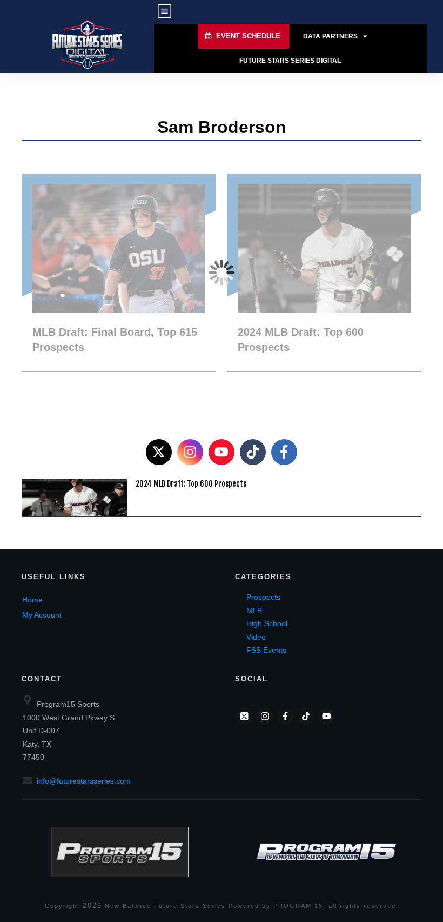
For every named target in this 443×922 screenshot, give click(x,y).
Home (32, 599)
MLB (254, 610)
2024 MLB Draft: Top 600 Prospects (324, 272)
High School (266, 623)
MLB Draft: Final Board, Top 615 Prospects (119, 272)
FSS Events (266, 650)
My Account (42, 615)
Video (256, 637)
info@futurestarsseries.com (84, 781)
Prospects (263, 597)
